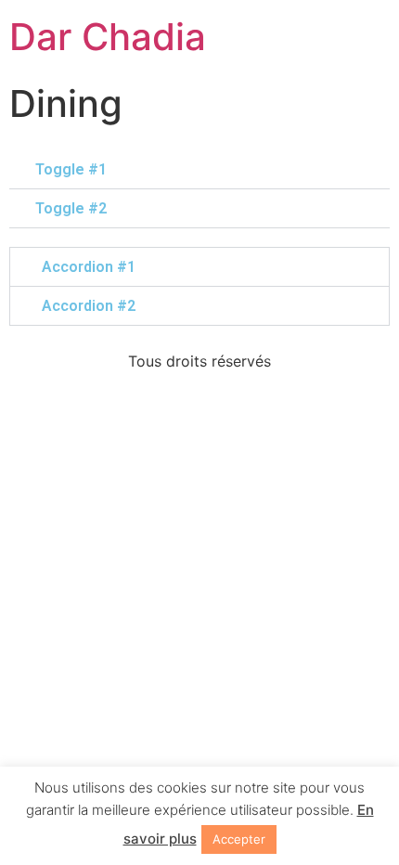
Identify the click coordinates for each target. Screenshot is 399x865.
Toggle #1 (71, 169)
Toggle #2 (71, 208)
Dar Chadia (107, 36)
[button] (199, 169)
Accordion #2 (88, 306)
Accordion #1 (88, 267)
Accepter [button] (238, 839)
